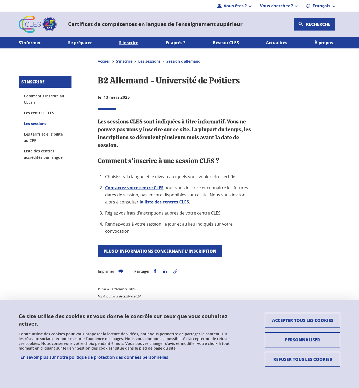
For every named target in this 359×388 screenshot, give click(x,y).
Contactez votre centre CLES (134, 188)
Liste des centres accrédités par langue (43, 154)
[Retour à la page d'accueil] (38, 24)
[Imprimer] (120, 271)
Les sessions (35, 123)
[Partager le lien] (175, 271)
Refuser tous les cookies (302, 359)
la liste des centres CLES (164, 202)
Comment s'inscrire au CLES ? (44, 99)
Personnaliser (302, 340)
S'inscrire (33, 82)
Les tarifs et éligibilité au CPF (43, 137)
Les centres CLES (39, 112)
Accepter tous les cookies (302, 320)
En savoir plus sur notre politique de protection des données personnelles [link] (94, 357)
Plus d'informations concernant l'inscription (160, 251)
